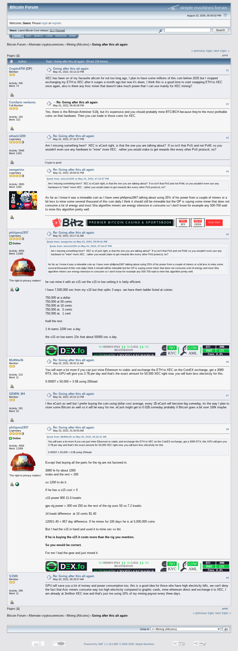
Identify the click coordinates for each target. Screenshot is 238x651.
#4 (227, 171)
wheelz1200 (17, 136)
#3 (227, 137)
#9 (227, 577)
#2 (227, 104)
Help (28, 36)
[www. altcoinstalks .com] (16, 289)
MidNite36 (16, 360)
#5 (227, 234)
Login (49, 36)
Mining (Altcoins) (78, 44)
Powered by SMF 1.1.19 (97, 644)
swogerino (16, 169)
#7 (227, 395)
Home (17, 36)
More (72, 36)
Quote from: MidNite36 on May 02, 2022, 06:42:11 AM (76, 436)
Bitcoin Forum (16, 44)
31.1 (52, 30)
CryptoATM (17, 68)
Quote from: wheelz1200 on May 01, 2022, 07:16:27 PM (78, 178)
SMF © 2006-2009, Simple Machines (133, 644)
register (56, 23)
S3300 (13, 576)
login (45, 23)
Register (60, 36)
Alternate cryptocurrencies (46, 44)
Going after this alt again (110, 44)
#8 (227, 429)
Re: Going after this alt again (77, 102)
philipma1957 (18, 232)
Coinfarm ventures (22, 102)
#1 (227, 70)
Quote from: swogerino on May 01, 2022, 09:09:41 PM (77, 241)
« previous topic (202, 50)
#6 (227, 362)
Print (225, 55)
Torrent (60, 30)
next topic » (221, 50)
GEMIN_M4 (17, 394)
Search (38, 36)
